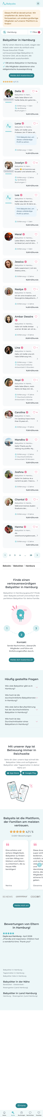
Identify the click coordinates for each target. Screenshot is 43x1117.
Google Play (30, 773)
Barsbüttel (7, 984)
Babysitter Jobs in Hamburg (14, 976)
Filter (35, 32)
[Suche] (4, 32)
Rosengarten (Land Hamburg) (15, 988)
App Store (14, 773)
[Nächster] (37, 555)
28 (31, 555)
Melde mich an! (21, 905)
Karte (23, 1105)
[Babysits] (9, 3)
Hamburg (7, 996)
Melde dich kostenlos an (21, 75)
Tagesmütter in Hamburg (13, 973)
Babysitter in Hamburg (12, 970)
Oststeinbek (18, 984)
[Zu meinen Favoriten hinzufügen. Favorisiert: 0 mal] (36, 195)
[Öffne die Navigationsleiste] (38, 3)
